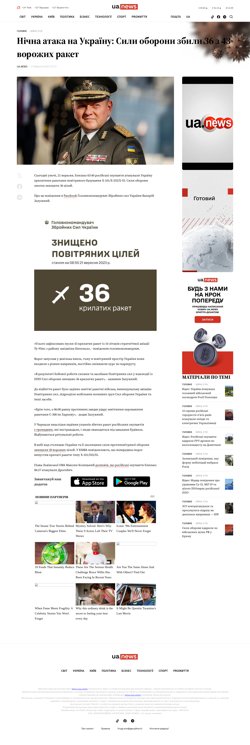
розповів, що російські (112, 465)
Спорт (121, 17)
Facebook (70, 195)
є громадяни (43, 429)
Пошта (176, 17)
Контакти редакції (159, 728)
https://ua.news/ (80, 688)
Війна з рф (36, 31)
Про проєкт (87, 728)
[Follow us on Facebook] (218, 17)
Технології (103, 17)
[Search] (231, 17)
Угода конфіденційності (130, 728)
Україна (37, 17)
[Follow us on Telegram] (224, 17)
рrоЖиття (139, 17)
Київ (51, 17)
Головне (22, 31)
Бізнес (85, 17)
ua (188, 17)
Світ (23, 17)
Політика (67, 17)
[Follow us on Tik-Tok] (212, 17)
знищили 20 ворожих (50, 450)
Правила (105, 728)
